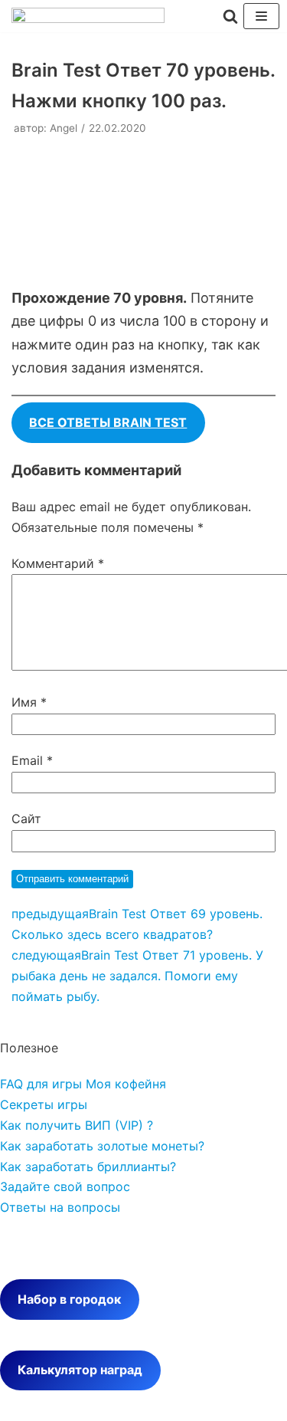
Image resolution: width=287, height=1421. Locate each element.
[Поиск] (230, 16)
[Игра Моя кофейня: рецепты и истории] (88, 18)
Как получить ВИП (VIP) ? (76, 1125)
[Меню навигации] (261, 16)
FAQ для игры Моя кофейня (83, 1083)
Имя (29, 702)
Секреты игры (43, 1104)
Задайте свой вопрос (65, 1186)
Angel (63, 128)
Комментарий (57, 563)
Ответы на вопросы (60, 1207)
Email (32, 760)
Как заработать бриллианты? (88, 1166)
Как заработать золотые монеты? (102, 1146)
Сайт (26, 818)
